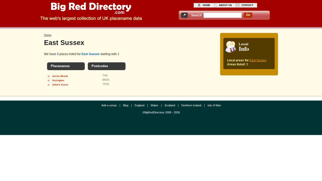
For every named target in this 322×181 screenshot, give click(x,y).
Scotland (170, 105)
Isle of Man (214, 105)
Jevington (58, 80)
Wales (154, 105)
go (248, 15)
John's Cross (60, 84)
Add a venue (109, 105)
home (206, 5)
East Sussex (258, 60)
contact (247, 5)
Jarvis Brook (60, 76)
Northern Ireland (191, 105)
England (139, 105)
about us (225, 5)
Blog (125, 105)
